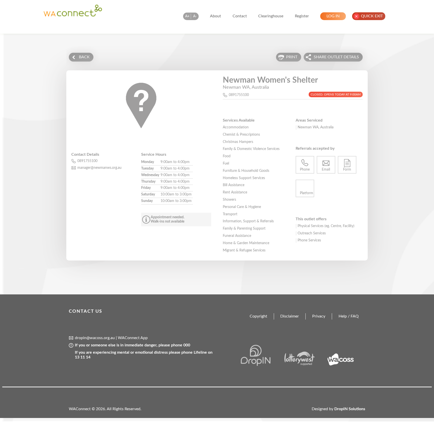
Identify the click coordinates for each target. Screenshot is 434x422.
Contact (240, 16)
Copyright (258, 316)
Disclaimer (289, 316)
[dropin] (261, 365)
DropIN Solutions (349, 409)
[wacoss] (344, 365)
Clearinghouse (270, 16)
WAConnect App (133, 338)
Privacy (318, 316)
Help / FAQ (349, 316)
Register (302, 16)
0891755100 (239, 95)
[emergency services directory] (72, 16)
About (215, 16)
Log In (333, 16)
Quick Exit (372, 16)
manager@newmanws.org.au (99, 168)
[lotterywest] (303, 365)
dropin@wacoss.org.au (95, 338)
